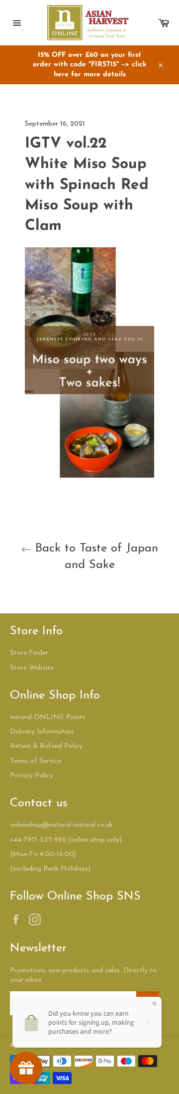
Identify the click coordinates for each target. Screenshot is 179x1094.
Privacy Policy (31, 775)
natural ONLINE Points (48, 717)
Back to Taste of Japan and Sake (94, 557)
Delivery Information (42, 731)
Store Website (32, 668)
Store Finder (29, 653)
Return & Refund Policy (46, 746)
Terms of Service (35, 761)
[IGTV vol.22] (89, 476)
